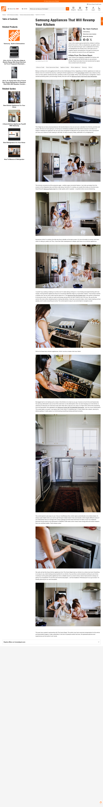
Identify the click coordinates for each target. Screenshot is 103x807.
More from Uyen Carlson (89, 34)
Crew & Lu (82, 57)
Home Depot (80, 72)
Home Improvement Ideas (27, 14)
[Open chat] (102, 21)
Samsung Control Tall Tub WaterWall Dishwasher (71, 407)
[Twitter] (91, 40)
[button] (51, 642)
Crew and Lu (86, 31)
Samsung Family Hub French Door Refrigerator (84, 76)
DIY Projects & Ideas (12, 14)
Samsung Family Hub (49, 189)
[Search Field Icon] (67, 8)
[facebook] (84, 40)
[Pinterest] (87, 40)
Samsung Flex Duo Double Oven (76, 295)
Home (4, 14)
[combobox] (47, 8)
